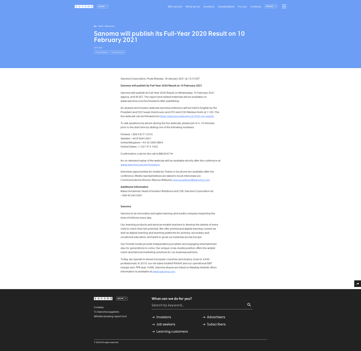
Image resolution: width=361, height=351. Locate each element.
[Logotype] (103, 298)
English (269, 6)
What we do (193, 6)
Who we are (175, 6)
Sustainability (226, 6)
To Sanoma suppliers (106, 311)
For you (242, 6)
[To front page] (84, 6)
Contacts (255, 6)
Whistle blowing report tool (110, 316)
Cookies (99, 307)
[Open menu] (283, 6)
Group (101, 6)
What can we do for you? (172, 298)
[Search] (249, 304)
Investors (208, 6)
